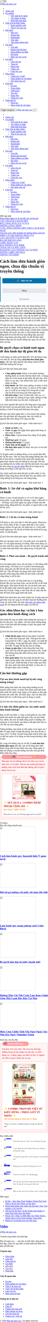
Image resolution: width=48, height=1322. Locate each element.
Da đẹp (14, 86)
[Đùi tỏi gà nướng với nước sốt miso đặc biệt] (24, 875)
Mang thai (15, 66)
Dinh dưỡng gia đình (19, 52)
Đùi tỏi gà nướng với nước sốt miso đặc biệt (24, 892)
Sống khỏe (9, 74)
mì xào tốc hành (18, 466)
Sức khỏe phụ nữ (18, 81)
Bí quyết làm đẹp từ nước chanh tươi (20, 962)
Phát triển (9, 1271)
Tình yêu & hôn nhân (14, 1289)
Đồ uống (14, 54)
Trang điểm (15, 88)
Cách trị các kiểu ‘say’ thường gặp (25, 1174)
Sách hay (14, 103)
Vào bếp (14, 47)
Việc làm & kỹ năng (19, 16)
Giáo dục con (16, 71)
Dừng (24, 291)
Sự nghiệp (9, 13)
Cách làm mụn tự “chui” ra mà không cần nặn (29, 1141)
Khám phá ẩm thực (19, 49)
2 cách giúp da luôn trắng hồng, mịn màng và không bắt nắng (29, 1149)
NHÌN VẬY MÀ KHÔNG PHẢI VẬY (17, 235)
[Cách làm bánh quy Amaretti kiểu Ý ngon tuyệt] (24, 839)
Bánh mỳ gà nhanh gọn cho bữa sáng (21, 1220)
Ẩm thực (9, 45)
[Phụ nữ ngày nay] (8, 4)
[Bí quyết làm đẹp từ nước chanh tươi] (24, 945)
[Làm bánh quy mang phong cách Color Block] (24, 909)
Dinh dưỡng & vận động (21, 78)
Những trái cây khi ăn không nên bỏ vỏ (27, 1166)
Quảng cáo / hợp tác (13, 1316)
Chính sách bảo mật (13, 1309)
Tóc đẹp (14, 93)
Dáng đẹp (15, 95)
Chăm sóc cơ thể (18, 76)
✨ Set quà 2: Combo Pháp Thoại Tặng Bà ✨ (22, 804)
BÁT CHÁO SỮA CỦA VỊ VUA (14, 223)
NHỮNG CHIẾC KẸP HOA (12, 252)
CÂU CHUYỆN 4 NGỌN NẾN (14, 221)
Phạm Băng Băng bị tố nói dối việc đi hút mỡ (19, 218)
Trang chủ (9, 11)
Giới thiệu (9, 1304)
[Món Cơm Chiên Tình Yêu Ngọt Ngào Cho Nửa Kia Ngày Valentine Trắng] (24, 1015)
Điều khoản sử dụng (14, 1311)
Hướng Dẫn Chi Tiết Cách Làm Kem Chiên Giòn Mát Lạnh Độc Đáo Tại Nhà (24, 997)
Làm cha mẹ (16, 62)
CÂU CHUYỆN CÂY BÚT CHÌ (14, 238)
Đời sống (9, 30)
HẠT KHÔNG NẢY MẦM (12, 245)
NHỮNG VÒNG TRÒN (10, 226)
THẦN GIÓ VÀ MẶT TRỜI (12, 247)
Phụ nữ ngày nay (14, 1321)
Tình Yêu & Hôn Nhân (15, 23)
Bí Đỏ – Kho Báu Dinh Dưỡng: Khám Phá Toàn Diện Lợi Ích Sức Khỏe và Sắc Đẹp (26, 1202)
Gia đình (9, 59)
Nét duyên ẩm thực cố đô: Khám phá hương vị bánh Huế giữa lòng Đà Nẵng (25, 1212)
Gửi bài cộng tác (12, 1314)
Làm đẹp (9, 83)
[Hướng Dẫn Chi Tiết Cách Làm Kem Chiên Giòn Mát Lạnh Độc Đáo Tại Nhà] (24, 978)
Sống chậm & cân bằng (20, 105)
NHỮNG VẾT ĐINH (9, 255)
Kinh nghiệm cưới (18, 25)
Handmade (15, 37)
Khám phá (15, 35)
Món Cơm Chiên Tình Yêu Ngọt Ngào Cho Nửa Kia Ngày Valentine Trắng (23, 1033)
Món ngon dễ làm (12, 1293)
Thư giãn (14, 40)
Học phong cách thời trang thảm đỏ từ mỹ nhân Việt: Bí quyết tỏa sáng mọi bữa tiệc (30, 1183)
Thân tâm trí (10, 100)
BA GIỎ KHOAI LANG (11, 240)
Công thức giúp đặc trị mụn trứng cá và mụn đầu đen (30, 1158)
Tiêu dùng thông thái (19, 42)
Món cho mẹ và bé (18, 57)
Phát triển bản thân (18, 20)
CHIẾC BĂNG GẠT (9, 242)
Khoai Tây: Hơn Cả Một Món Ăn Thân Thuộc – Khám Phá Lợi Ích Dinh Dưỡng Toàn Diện (25, 1217)
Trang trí (14, 64)
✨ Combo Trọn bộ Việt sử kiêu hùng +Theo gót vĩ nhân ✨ (23, 1112)
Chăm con (15, 69)
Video (4, 1226)
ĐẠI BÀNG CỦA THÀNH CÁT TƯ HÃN (19, 250)
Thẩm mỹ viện (17, 98)
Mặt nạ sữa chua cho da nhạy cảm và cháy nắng (30, 1191)
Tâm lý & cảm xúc (18, 28)
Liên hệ (8, 1306)
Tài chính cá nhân (18, 18)
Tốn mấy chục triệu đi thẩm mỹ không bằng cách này (22, 233)
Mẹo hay (14, 33)
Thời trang (15, 91)
